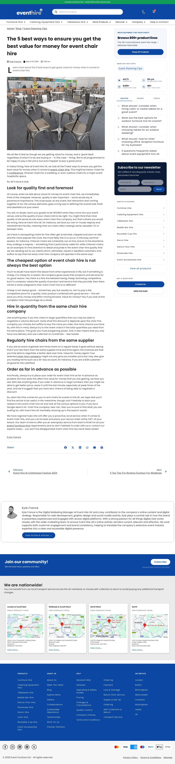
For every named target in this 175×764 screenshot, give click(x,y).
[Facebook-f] (5, 747)
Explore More (54, 694)
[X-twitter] (34, 747)
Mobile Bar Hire (125, 227)
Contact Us (140, 284)
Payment (108, 685)
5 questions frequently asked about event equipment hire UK (141, 152)
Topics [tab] (156, 98)
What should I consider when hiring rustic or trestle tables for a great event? (142, 109)
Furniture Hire (124, 208)
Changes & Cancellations (83, 703)
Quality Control (84, 710)
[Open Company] (145, 22)
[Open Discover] (127, 22)
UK (136, 714)
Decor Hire (122, 240)
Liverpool (140, 699)
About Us (51, 673)
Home (10, 28)
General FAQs (83, 680)
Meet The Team (55, 685)
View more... (13, 650)
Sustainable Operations (53, 711)
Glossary (81, 685)
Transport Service (113, 717)
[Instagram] (12, 747)
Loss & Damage (112, 689)
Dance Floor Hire (126, 246)
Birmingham (141, 689)
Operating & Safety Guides (86, 691)
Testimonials (53, 717)
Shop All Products (140, 52)
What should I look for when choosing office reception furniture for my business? (143, 142)
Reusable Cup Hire (127, 233)
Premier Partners (56, 727)
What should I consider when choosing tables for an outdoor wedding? (140, 130)
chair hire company (29, 356)
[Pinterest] (26, 747)
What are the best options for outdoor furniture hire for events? (142, 119)
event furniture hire (18, 425)
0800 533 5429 (141, 291)
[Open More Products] (110, 22)
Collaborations (55, 704)
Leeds (138, 709)
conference (16, 173)
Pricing (80, 697)
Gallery (51, 699)
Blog (18, 28)
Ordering (108, 680)
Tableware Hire (125, 220)
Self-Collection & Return (113, 711)
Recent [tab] (140, 98)
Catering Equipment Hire (130, 214)
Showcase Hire (125, 253)
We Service (140, 673)
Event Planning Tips (35, 28)
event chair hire (60, 169)
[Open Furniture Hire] (25, 22)
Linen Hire (23, 717)
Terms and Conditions (88, 719)
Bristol (138, 685)
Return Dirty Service (114, 694)
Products (22, 673)
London (139, 680)
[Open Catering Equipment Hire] (62, 22)
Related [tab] (124, 98)
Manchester (141, 694)
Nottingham (141, 704)
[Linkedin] (19, 747)
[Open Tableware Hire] (87, 22)
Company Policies (86, 715)
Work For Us (53, 722)
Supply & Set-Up (112, 699)
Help (78, 673)
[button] (66, 447)
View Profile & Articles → (38, 535)
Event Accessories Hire (129, 259)
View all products (140, 268)
